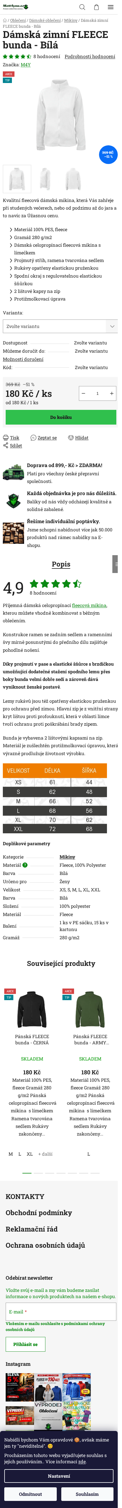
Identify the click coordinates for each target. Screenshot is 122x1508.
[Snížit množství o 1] (83, 393)
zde (82, 1461)
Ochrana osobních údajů (45, 1245)
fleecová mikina (89, 605)
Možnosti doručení (23, 359)
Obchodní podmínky (39, 1213)
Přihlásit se (25, 1344)
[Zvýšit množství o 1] (112, 393)
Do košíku (61, 417)
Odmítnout (30, 1494)
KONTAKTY (25, 1197)
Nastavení (59, 1476)
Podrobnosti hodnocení (90, 56)
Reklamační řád (32, 1229)
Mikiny (67, 857)
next (116, 1029)
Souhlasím (87, 1494)
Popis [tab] (61, 563)
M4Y (26, 64)
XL (30, 1154)
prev (5, 1029)
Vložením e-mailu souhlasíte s (35, 1323)
